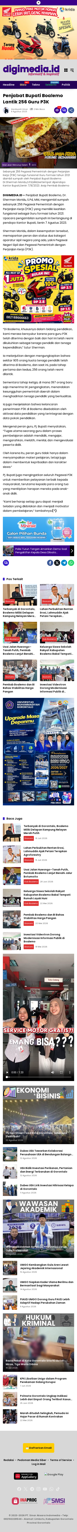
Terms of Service (61, 1460)
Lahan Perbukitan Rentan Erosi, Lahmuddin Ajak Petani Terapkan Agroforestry (56, 612)
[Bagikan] (71, 110)
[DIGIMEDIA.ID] (31, 70)
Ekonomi (10, 601)
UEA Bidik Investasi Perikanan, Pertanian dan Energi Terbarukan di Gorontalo (46, 1169)
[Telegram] (64, 563)
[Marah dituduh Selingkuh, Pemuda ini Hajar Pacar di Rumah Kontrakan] (10, 1416)
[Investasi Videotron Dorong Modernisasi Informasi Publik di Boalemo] (57, 670)
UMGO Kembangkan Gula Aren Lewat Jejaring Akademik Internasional (44, 1266)
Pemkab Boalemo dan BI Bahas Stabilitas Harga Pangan (19, 688)
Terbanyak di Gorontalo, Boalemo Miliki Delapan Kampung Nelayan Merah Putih (19, 612)
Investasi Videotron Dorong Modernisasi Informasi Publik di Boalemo (53, 688)
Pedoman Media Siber (32, 1460)
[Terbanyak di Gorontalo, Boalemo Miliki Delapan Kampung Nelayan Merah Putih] (20, 595)
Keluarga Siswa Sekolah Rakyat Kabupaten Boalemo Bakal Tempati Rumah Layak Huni (55, 650)
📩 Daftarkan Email (39, 1448)
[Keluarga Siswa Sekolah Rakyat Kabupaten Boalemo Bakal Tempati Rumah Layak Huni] (57, 632)
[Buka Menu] (66, 70)
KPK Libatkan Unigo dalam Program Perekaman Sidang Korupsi (43, 1380)
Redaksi (9, 1460)
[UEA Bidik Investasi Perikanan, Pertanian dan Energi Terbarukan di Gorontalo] (10, 1171)
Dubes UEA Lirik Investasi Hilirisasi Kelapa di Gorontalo (47, 1187)
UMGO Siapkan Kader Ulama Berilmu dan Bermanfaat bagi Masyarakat (46, 1283)
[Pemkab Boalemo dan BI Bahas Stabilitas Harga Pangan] (20, 670)
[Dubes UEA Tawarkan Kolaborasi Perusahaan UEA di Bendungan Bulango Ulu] (10, 1154)
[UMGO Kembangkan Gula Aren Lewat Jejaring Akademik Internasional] (10, 1268)
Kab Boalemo (12, 639)
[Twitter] (57, 563)
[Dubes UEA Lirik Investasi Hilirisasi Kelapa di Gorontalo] (10, 1189)
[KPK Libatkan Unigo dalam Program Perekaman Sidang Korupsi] (10, 1382)
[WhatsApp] (71, 563)
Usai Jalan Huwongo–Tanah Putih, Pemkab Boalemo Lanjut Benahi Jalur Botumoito (18, 650)
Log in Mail (38, 1464)
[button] (72, 70)
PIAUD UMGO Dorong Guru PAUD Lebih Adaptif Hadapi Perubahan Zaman (45, 1301)
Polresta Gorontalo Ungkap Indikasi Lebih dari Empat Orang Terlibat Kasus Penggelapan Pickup (45, 1397)
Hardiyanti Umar (19, 109)
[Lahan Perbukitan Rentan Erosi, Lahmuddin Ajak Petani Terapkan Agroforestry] (57, 595)
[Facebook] (50, 563)
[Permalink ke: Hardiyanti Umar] (7, 110)
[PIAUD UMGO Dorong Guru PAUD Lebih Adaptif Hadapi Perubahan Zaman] (10, 1302)
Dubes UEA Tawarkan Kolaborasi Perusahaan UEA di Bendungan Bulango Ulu (45, 1152)
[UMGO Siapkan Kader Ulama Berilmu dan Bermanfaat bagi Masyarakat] (10, 1285)
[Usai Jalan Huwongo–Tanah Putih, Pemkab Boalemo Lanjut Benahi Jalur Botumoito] (20, 632)
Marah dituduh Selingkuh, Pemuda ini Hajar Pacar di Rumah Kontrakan (44, 1415)
